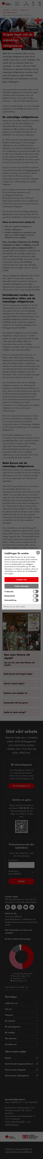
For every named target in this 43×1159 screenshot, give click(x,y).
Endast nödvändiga (21, 586)
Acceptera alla (21, 579)
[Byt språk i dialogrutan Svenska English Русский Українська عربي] (38, 552)
